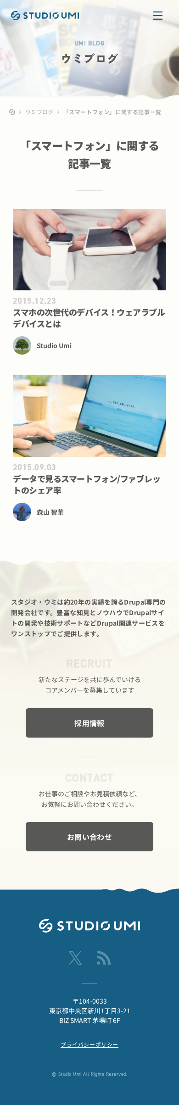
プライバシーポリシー (89, 1044)
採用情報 (89, 722)
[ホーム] (12, 112)
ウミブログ (39, 112)
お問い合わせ (89, 836)
